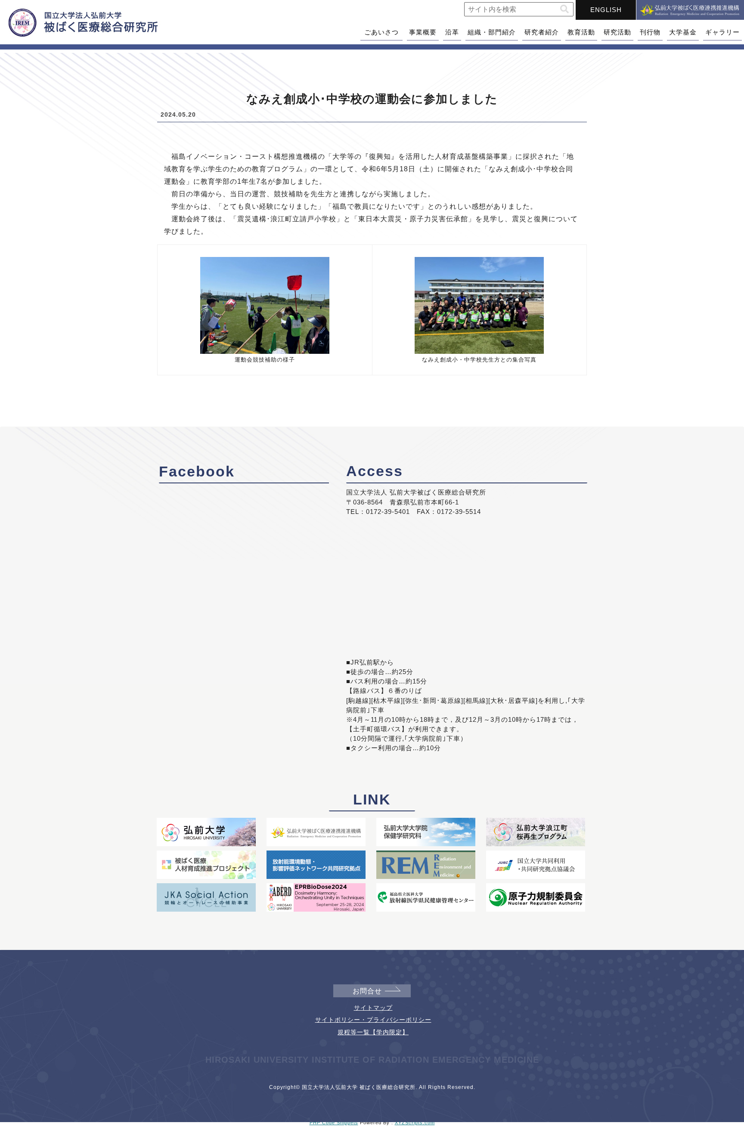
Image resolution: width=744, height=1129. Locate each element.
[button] (564, 9)
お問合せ (367, 991)
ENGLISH (606, 9)
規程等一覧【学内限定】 (373, 1032)
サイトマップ (373, 1007)
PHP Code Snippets (334, 1122)
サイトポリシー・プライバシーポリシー (373, 1019)
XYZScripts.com (415, 1122)
